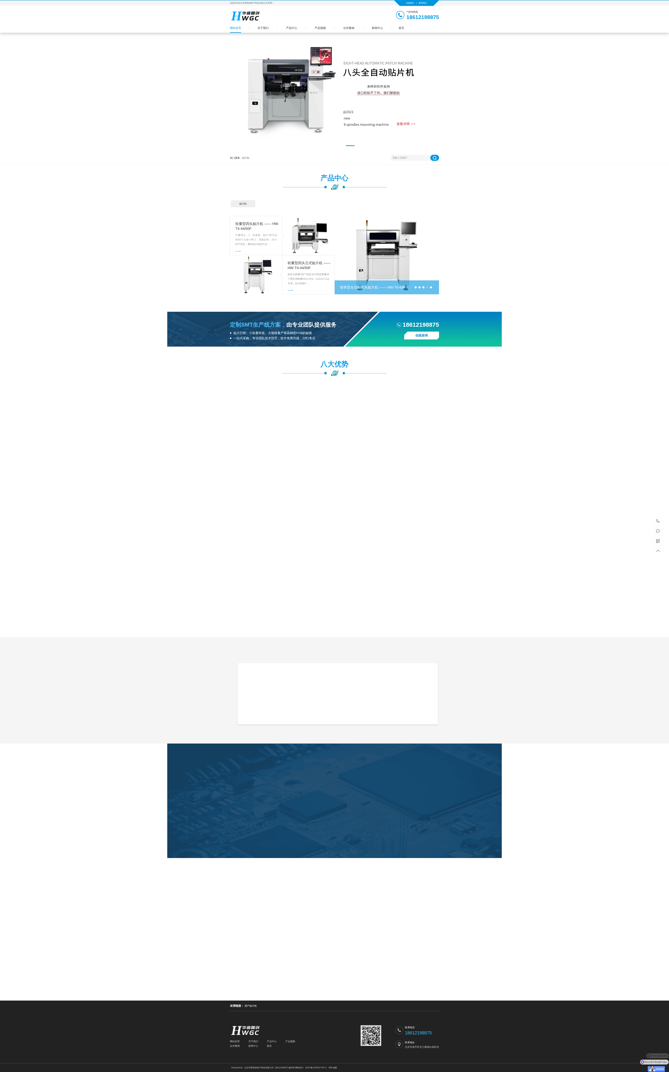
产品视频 (320, 27)
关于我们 (263, 27)
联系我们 (423, 3)
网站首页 (235, 27)
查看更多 (334, 858)
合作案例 (348, 27)
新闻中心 (377, 27)
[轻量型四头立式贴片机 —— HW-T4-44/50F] (256, 274)
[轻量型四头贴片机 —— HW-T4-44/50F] (308, 235)
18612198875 (658, 521)
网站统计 (299, 1067)
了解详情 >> (376, 719)
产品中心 (291, 27)
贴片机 (245, 157)
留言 (401, 27)
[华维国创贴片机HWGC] (245, 16)
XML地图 (332, 1067)
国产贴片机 (251, 1005)
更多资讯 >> (334, 997)
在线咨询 (421, 335)
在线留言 (410, 3)
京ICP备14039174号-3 (315, 1067)
